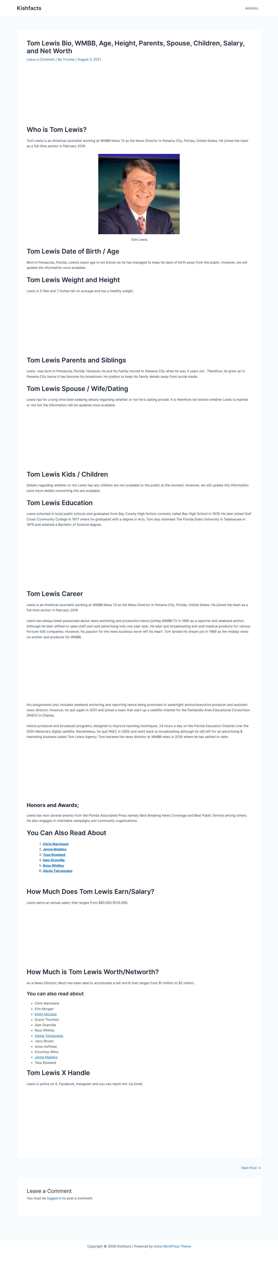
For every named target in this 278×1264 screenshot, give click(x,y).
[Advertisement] (139, 96)
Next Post (251, 1167)
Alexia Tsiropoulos (49, 1036)
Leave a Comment (41, 59)
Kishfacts (29, 8)
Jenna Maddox (46, 1057)
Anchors (251, 8)
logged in (54, 1198)
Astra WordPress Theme (172, 1246)
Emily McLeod (46, 1014)
